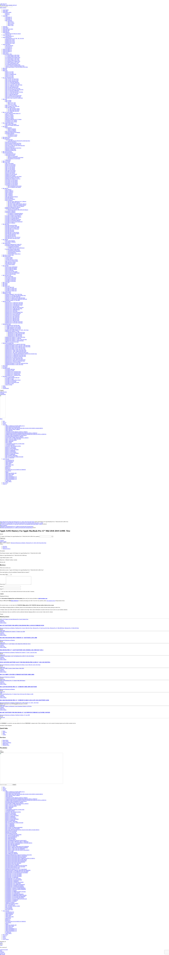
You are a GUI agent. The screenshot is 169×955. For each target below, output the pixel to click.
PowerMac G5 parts (9, 383)
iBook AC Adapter (9, 114)
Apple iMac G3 (8, 17)
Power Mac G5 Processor (10, 277)
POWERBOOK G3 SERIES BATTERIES (14, 882)
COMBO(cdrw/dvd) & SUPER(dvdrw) (16, 247)
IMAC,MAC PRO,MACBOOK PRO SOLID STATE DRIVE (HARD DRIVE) (22, 829)
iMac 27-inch (10, 25)
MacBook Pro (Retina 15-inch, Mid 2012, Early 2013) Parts (17, 346)
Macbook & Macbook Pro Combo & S (13, 244)
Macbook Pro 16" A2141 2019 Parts (13, 362)
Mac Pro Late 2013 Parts (10, 274)
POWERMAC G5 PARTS (11, 901)
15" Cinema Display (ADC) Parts (12, 55)
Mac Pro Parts (6, 265)
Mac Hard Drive (6, 138)
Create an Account (4, 949)
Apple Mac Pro (6, 31)
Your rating (2, 574)
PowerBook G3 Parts (9, 370)
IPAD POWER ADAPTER (11, 831)
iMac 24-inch (10, 24)
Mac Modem (5, 239)
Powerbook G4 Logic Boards (11, 184)
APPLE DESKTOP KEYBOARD (12, 427)
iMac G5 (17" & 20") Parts (11, 105)
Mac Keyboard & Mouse (8, 152)
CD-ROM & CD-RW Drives (14, 250)
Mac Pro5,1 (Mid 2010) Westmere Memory (17, 205)
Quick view (2, 621)
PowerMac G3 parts (9, 378)
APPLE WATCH (9, 475)
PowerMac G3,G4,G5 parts (8, 376)
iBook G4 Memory (9, 192)
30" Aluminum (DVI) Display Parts (12, 64)
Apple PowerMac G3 (7, 49)
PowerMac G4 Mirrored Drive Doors (13, 219)
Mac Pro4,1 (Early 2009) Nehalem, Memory (17, 203)
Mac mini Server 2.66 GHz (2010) (12, 238)
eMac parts (5, 68)
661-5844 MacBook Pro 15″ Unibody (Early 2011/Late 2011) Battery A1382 (24, 700)
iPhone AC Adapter (9, 117)
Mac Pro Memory (9, 200)
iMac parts (5, 99)
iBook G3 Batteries (12, 128)
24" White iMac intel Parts (13, 111)
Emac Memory (8, 189)
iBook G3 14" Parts (9, 73)
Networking (5, 365)
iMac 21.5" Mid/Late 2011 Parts (12, 86)
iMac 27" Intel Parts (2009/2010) (12, 90)
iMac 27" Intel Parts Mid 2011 (11, 94)
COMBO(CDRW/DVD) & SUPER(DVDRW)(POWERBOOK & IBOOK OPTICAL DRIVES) (25, 434)
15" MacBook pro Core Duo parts (12, 325)
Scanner (4, 387)
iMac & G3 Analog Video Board (12, 125)
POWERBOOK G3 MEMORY (12, 881)
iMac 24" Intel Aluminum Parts (11, 87)
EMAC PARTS (8, 442)
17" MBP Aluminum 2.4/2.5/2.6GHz (13, 328)
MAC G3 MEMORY (9, 458)
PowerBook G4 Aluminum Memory (15, 213)
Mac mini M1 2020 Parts (10, 234)
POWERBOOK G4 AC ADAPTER (13, 883)
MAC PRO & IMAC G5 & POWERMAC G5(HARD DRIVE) (18, 842)
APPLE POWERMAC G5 (11, 479)
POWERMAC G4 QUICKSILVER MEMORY (15, 896)
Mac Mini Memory (9, 197)
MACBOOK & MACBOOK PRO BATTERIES (15, 857)
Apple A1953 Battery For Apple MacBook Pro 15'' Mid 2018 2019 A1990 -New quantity (20, 536)
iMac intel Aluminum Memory (11, 196)
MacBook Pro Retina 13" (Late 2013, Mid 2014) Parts (16, 363)
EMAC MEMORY (9, 441)
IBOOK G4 (7, 468)
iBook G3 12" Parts (9, 71)
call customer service (51, 600)
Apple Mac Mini (6, 30)
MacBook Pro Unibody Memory (12, 208)
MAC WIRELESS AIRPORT (11, 853)
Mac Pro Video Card (9, 287)
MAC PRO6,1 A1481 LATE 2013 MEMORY (15, 848)
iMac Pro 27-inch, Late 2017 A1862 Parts (14, 98)
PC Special (5, 366)
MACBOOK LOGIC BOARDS (12, 864)
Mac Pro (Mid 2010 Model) (11, 268)
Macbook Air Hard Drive (10, 149)
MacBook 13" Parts (7, 293)
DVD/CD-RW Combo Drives (14, 253)
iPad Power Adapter (9, 115)
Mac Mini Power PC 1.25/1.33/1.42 (12, 237)
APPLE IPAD (8, 463)
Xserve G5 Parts (8, 384)
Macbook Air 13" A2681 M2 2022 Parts (13, 308)
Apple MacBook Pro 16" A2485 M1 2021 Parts (15, 344)
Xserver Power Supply (10, 264)
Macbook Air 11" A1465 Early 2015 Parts (14, 303)
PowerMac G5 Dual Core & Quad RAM (13, 221)
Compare (4, 938)
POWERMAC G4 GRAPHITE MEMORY (14, 894)
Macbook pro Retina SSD (10, 150)
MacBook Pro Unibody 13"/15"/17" (12, 178)
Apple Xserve (5, 52)
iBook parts (5, 70)
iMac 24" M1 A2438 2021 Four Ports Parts (14, 89)
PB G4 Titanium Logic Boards (14, 187)
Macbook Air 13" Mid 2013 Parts (12, 320)
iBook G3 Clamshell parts (10, 74)
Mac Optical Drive (6, 243)
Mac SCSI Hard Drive (10, 146)
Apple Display (6, 9)
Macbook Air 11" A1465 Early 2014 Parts (14, 302)
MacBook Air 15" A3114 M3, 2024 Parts (14, 322)
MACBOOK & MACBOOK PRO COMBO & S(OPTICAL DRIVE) (20, 858)
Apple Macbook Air (7, 34)
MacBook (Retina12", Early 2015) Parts (13, 294)
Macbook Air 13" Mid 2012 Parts (12, 319)
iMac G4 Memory (9, 194)
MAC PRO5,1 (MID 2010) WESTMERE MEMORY (16, 847)
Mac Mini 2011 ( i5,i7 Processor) (12, 228)
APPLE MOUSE (9, 430)
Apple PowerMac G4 (7, 50)
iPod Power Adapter (9, 118)
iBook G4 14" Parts (9, 76)
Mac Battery (5, 126)
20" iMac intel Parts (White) (14, 109)
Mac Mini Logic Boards (10, 171)
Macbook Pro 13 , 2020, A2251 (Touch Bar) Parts (15, 350)
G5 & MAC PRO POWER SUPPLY (13, 446)
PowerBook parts (6, 368)
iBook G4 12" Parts (9, 75)
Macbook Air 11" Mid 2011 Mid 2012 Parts (14, 307)
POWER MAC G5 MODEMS (11, 877)
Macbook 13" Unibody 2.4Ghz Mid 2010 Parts (15, 297)
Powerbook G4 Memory (10, 212)
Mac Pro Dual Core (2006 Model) (12, 272)
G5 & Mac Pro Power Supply (11, 259)
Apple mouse (8, 159)
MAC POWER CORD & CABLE (12, 906)
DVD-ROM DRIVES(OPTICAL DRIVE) (14, 436)
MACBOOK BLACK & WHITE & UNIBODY (15, 469)
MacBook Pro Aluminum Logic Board (13, 176)
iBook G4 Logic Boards (10, 165)
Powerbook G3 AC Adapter (11, 120)
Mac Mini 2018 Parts (9, 231)
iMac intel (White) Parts (10, 107)
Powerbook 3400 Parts (10, 369)
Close (1, 942)
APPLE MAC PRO (9, 464)
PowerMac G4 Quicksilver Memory (12, 220)
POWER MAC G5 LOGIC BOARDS (13, 876)
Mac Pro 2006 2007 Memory (14, 202)
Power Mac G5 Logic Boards (11, 182)
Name (1, 586)
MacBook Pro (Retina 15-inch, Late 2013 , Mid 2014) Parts (17, 345)
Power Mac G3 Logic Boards (11, 180)
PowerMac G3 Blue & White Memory (13, 216)
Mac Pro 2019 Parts (9, 270)
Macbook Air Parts (6, 301)
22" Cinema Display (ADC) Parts (12, 59)
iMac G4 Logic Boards (10, 168)
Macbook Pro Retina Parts (8, 343)
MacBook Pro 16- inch (10, 42)
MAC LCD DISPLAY (10, 904)
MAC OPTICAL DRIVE (10, 839)
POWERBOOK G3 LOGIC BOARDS (13, 879)
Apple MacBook (6, 32)
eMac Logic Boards (9, 163)
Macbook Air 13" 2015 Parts (11, 311)
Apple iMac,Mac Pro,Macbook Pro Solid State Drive (19, 140)
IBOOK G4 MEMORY (10, 454)
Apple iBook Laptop (7, 12)
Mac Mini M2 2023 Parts (10, 236)
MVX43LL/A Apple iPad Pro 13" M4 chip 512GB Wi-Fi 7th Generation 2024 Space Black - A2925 (21, 524)
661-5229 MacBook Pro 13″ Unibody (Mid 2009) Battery (18, 686)
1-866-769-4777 (3, 3)
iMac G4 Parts (8, 101)
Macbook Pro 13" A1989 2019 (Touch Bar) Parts (15, 356)
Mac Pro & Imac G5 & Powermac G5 (13, 144)
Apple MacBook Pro (7, 37)
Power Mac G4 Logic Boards (11, 181)
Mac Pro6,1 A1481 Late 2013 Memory (16, 206)
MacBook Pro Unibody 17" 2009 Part (13, 338)
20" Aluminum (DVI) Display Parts (12, 57)
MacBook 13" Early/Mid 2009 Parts (12, 296)
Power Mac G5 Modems (10, 241)
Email (1, 589)
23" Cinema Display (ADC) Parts (12, 62)
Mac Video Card (6, 286)
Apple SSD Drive (9, 139)
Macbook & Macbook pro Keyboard (15, 157)
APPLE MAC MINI (9, 474)
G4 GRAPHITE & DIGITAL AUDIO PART (14, 443)
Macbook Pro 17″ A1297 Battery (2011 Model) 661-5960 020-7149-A (21, 650)
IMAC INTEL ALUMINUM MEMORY (14, 827)
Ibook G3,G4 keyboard (13, 156)
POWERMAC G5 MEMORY (11, 900)
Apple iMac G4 (8, 18)
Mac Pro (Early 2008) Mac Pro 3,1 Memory (17, 201)
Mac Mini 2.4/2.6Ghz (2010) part (12, 226)
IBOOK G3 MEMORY (10, 450)
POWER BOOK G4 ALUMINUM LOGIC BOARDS (16, 871)
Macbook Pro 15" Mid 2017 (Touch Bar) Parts (15, 360)
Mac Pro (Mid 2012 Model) (11, 269)
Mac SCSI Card (6, 282)
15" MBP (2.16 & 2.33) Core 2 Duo (12, 326)
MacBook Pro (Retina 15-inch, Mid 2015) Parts (15, 347)
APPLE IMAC (8, 481)
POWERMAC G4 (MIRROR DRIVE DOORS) (15, 891)
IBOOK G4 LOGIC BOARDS (12, 453)
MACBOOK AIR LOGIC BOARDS (13, 863)
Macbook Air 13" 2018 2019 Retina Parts (14, 312)
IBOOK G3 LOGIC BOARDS (12, 449)
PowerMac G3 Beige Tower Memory (13, 215)
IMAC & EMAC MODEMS (11, 455)
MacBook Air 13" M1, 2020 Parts (12, 316)
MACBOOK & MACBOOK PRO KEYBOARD (15, 860)
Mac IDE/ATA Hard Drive (10, 142)
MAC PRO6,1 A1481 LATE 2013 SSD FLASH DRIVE (17, 850)
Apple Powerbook (6, 44)
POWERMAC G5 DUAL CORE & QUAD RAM (16, 898)
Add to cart (3, 538)
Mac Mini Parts (6, 224)
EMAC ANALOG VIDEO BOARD (13, 438)
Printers (6, 472)
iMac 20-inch (10, 21)
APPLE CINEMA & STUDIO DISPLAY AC (15, 425)
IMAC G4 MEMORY (10, 825)
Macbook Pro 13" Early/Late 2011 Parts (16, 333)
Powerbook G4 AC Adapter (11, 121)
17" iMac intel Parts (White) (14, 108)
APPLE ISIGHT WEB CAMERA (12, 429)
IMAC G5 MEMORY (10, 826)
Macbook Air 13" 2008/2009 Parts (12, 309)
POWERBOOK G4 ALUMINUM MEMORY (15, 884)
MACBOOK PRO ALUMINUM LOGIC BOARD (16, 865)
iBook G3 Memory (9, 190)
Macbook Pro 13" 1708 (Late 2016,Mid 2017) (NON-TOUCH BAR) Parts (21, 353)
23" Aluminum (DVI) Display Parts (12, 61)
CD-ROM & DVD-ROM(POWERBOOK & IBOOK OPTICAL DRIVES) (21, 433)
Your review (3, 584)
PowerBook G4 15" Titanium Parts (12, 374)
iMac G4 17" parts (12, 103)
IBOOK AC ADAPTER (10, 447)
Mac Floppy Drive (6, 137)
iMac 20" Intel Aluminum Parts (11, 81)
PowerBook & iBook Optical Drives (13, 245)
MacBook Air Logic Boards (11, 174)
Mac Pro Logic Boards (10, 172)
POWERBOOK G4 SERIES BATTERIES (14, 885)
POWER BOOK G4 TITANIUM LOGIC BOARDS (16, 872)
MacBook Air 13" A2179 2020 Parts (13, 313)
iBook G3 (7, 13)
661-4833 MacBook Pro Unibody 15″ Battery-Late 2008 (18, 637)
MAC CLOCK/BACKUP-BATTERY (13, 834)
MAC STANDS (8, 907)
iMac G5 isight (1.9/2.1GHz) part (12, 106)
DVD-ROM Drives (12, 252)
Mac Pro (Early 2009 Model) (11, 266)
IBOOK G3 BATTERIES (10, 448)
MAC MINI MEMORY (10, 838)
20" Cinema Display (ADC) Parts (12, 58)
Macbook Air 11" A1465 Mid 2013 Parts (13, 305)
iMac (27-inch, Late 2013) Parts (12, 80)
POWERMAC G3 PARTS (11, 890)
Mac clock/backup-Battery (10, 131)
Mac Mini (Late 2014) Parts (11, 225)
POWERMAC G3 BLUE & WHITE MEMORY (15, 889)
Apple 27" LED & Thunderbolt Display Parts (14, 65)
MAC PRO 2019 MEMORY (11, 845)
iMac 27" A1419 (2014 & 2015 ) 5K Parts (14, 92)
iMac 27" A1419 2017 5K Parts (12, 93)
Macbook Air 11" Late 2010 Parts (12, 306)
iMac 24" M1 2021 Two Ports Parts (12, 88)
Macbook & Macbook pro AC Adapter (13, 119)
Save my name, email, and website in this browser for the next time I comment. (18, 591)
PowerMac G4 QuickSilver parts (12, 382)
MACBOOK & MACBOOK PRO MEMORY (15, 862)
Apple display (8, 470)
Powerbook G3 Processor (10, 278)
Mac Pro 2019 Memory (10, 199)
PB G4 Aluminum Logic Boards (14, 186)
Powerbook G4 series (12, 136)
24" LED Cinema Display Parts (11, 63)
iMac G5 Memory (9, 195)
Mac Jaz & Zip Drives (7, 151)
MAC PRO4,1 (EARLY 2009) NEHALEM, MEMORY (17, 846)
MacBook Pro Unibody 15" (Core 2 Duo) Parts (15, 337)
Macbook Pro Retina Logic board (12, 177)
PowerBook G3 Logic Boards (11, 183)
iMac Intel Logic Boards (10, 170)
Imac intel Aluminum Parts (8, 77)
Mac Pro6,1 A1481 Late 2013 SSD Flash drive (15, 145)
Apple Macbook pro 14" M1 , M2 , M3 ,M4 (14, 38)
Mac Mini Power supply (10, 263)
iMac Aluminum (8, 20)
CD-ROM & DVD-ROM (13, 246)
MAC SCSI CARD (9, 851)
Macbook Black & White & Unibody (13, 33)
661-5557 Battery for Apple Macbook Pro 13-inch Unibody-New (22, 625)
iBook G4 (7, 14)
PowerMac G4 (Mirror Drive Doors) (13, 380)
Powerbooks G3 (8, 48)
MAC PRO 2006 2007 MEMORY (12, 844)
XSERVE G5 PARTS (10, 902)
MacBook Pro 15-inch (10, 40)
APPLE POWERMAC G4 (11, 477)
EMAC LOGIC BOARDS (11, 440)
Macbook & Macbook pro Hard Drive (13, 147)
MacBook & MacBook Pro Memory (12, 207)
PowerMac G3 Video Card (11, 288)
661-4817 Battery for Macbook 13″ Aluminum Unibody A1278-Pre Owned (25, 712)
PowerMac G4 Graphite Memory (12, 218)
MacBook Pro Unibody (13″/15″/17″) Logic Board (16, 869)
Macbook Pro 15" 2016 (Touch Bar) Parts (14, 358)
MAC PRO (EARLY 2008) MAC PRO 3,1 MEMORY (17, 841)
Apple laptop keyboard (10, 155)
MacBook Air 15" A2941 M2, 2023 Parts (14, 321)
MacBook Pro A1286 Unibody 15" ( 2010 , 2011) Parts (16, 330)
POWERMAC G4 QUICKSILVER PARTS (14, 897)
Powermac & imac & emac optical (12, 249)
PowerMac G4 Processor (10, 281)
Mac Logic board (6, 162)
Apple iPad (5, 26)
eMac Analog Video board (10, 124)
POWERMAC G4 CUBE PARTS (12, 892)
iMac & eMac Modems (10, 240)
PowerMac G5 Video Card (11, 290)
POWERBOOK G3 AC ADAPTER (13, 878)
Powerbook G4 (8, 46)
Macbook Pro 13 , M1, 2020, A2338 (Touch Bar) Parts (16, 352)
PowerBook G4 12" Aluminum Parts (13, 371)
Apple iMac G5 (8, 19)
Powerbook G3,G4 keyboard (14, 158)
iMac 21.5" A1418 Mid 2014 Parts (12, 83)
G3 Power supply (9, 257)
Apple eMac (5, 11)
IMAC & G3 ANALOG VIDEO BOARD (14, 456)
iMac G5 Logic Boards (10, 169)
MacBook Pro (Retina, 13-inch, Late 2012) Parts (15, 349)
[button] (2, 630)
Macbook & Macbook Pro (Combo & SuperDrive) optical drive (18, 854)
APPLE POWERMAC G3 (11, 476)
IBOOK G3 (7, 467)
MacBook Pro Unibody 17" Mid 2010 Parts (14, 340)
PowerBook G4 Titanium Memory (15, 214)
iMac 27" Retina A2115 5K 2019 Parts (13, 95)
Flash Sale (5, 69)
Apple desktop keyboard (10, 153)
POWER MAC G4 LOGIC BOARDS (13, 875)
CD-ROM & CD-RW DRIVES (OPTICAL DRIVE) (16, 431)
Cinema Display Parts (7, 53)
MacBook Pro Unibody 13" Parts (12, 331)
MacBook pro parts (7, 324)
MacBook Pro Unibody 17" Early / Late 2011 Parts (16, 339)
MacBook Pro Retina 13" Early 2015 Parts (14, 364)
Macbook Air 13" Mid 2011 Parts (12, 318)
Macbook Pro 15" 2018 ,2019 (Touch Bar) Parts (15, 359)
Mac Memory (5, 188)
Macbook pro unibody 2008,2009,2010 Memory (18, 209)
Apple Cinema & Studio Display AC (13, 113)
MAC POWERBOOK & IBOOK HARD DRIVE (16, 840)
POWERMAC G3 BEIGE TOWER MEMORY (15, 888)
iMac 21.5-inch (11, 23)
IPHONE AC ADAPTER (10, 832)
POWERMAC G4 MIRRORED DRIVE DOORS (16, 895)
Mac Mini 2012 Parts (9, 230)
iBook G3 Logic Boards (10, 164)
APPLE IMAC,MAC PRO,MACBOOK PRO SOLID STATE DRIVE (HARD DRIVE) (24, 428)
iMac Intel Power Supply (10, 262)
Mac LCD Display (6, 161)
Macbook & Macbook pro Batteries (12, 132)
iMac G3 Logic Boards (10, 167)
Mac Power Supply (7, 256)
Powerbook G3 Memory (10, 211)
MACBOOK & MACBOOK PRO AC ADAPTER (16, 856)
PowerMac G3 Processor (10, 280)
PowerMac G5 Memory (10, 222)
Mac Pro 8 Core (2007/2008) (11, 271)
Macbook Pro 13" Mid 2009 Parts (15, 334)
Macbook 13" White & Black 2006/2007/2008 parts (16, 299)
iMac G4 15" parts (12, 102)
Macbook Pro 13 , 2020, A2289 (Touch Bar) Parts (15, 351)
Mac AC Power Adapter (8, 112)
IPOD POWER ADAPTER (11, 833)
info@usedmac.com (42, 598)
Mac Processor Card (7, 275)
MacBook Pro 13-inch (10, 39)
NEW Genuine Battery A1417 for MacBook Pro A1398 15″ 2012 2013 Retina (25, 662)
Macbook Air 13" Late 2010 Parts (12, 315)
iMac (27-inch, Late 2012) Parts (12, 78)
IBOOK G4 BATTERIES (10, 452)
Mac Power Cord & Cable (8, 255)
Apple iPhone (5, 27)
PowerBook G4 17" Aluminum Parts (13, 375)
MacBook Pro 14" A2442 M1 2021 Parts (13, 357)
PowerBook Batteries (9, 133)
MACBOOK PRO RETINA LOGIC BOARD (15, 866)
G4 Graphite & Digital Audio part (12, 377)
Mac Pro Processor (9, 276)
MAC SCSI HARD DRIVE (11, 852)
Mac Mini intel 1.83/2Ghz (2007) (12, 233)
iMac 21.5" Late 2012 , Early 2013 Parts (13, 84)
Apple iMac (5, 15)
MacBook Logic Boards (10, 175)
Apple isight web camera (8, 28)
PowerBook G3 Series (12, 134)
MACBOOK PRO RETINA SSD (12, 867)
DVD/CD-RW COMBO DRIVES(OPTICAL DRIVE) (17, 437)
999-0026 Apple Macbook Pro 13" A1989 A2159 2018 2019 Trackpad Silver (16, 527)
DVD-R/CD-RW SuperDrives (14, 251)
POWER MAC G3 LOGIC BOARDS (13, 873)
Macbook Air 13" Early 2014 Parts (12, 314)
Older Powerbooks (9, 45)
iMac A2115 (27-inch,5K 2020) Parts (13, 96)
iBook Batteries (8, 127)
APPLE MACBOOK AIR (10, 473)
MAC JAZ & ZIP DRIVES (11, 837)
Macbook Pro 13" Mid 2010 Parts (15, 335)
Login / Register (6, 939)
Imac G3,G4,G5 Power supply (11, 261)
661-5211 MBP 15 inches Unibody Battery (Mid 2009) (17, 674)
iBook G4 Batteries (12, 130)
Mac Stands (5, 283)
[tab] (86, 546)
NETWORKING (9, 908)
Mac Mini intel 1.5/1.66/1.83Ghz (12, 232)
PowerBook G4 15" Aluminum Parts (13, 372)
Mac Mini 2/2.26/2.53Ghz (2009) (12, 227)
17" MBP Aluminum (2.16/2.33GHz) (13, 327)
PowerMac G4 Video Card (11, 289)
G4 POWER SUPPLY (10, 444)
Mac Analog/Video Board (8, 122)
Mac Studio (5, 284)
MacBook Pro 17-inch (10, 43)
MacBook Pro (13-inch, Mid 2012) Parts (16, 332)
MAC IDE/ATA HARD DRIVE (12, 835)
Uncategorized (6, 388)
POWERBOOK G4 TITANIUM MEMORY (14, 887)
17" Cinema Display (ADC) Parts (12, 56)
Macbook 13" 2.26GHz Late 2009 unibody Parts (15, 295)
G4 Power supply (9, 258)
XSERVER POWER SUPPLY (11, 903)
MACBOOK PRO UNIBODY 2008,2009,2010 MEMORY (18, 870)
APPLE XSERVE (9, 462)
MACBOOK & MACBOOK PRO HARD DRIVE (16, 859)
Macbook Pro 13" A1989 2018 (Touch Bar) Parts (15, 355)
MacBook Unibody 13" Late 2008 (12, 300)
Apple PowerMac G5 (7, 51)
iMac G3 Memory (9, 193)
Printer (4, 385)
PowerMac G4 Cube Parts (10, 381)
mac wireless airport (7, 291)
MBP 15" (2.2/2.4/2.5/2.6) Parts (12, 341)
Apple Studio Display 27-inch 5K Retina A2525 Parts (16, 67)
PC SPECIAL (8, 480)
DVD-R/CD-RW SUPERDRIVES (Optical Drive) (16, 435)
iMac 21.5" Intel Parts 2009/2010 (12, 82)
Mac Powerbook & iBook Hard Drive (13, 143)
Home (1, 521)
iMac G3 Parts (8, 100)
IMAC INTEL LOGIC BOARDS (12, 828)
